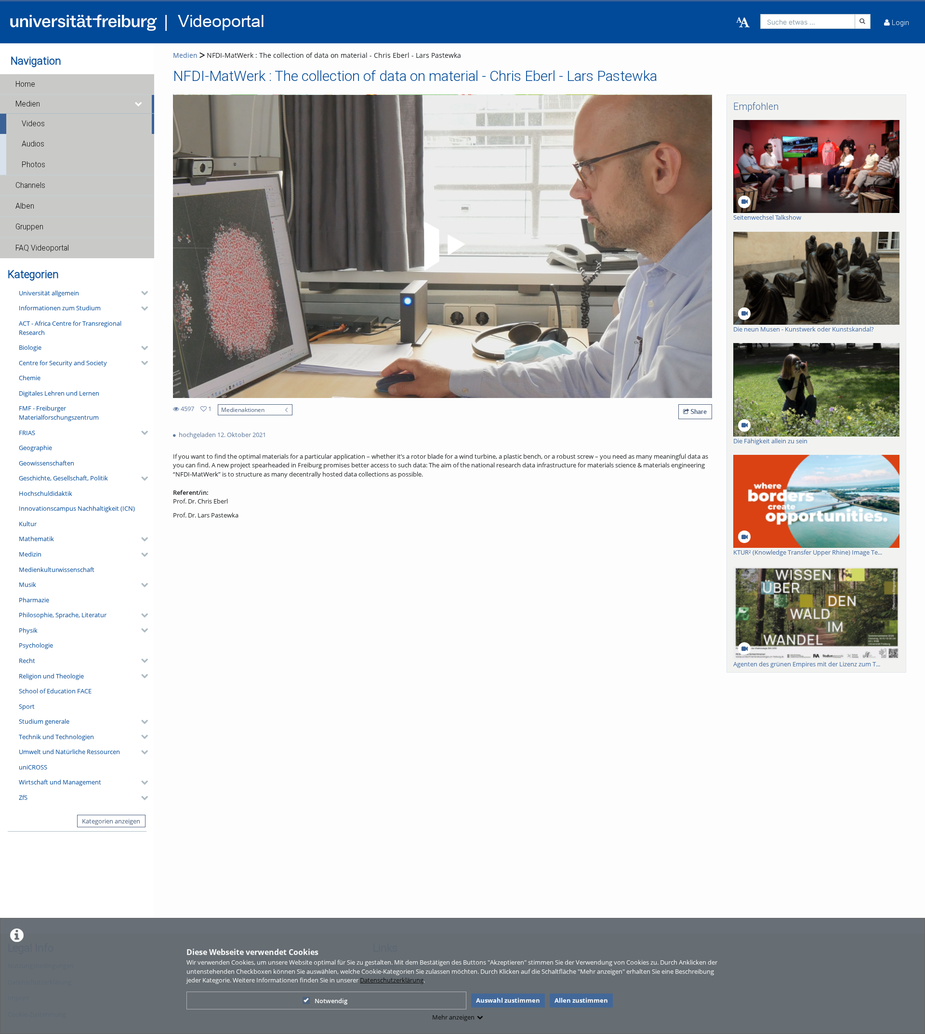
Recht (27, 660)
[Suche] (863, 21)
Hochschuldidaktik (45, 493)
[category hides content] (141, 293)
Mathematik (36, 538)
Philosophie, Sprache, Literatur (62, 614)
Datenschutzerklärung (391, 980)
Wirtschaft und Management (60, 782)
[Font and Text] (742, 23)
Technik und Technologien (56, 736)
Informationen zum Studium (60, 308)
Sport (27, 706)
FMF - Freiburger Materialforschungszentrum (59, 413)
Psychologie (36, 645)
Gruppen (29, 227)
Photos (33, 164)
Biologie (30, 347)
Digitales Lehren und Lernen (59, 393)
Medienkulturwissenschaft (56, 569)
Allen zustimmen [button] (581, 1000)
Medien (27, 104)
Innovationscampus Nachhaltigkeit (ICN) (77, 508)
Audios (33, 144)
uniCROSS (33, 767)
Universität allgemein (49, 293)
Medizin (30, 554)
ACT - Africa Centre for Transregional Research (70, 328)
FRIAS (27, 432)
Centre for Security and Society (63, 362)
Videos (33, 123)
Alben (24, 206)
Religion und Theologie (51, 676)
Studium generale (44, 721)
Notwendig (331, 1000)
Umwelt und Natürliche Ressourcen (69, 751)
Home (25, 84)
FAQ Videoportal (42, 248)
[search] (807, 21)
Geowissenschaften (46, 463)
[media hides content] (138, 104)
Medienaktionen (242, 409)
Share (698, 411)
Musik (27, 584)
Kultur (28, 523)
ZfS (23, 797)
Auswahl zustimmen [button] (508, 1000)
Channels (30, 185)
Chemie (29, 377)
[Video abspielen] (443, 246)
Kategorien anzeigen (111, 821)
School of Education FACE (55, 691)
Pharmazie (34, 600)
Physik (28, 630)
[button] (77, 84)
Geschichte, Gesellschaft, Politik (63, 478)
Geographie (35, 447)
